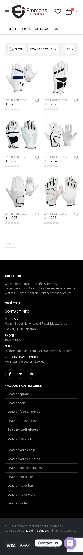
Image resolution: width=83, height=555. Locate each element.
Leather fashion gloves (24, 411)
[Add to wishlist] (37, 100)
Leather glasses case (23, 421)
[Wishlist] (58, 12)
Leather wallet (18, 503)
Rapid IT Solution (36, 530)
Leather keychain (20, 438)
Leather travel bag (20, 485)
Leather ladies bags (22, 450)
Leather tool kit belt (21, 477)
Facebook (9, 374)
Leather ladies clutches (24, 459)
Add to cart (31, 68)
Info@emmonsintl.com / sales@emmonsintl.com (38, 351)
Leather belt (16, 403)
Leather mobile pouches (25, 468)
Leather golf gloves (16, 100)
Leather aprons (19, 394)
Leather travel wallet (22, 494)
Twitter (20, 374)
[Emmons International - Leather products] (29, 12)
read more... (14, 302)
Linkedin (31, 374)
